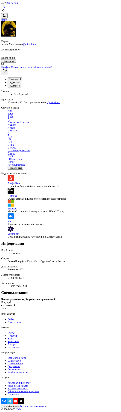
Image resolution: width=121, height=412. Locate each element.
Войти (11, 319)
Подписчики (14, 82)
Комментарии (43, 67)
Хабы (11, 338)
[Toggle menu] (2, 3)
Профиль (6, 67)
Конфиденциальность (19, 372)
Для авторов (14, 360)
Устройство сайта (17, 357)
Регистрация (14, 322)
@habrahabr (53, 102)
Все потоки (12, 3)
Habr (18, 409)
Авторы (12, 344)
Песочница (14, 347)
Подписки (14, 86)
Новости (30, 67)
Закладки (15, 79)
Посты (22, 67)
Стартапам (13, 394)
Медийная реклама (18, 385)
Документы (14, 366)
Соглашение (14, 369)
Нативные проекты (18, 388)
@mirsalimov (29, 44)
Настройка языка (11, 406)
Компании (13, 341)
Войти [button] (4, 20)
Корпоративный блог (19, 382)
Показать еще (15, 168)
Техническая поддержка (33, 406)
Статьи (15, 67)
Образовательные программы (23, 391)
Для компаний (15, 363)
